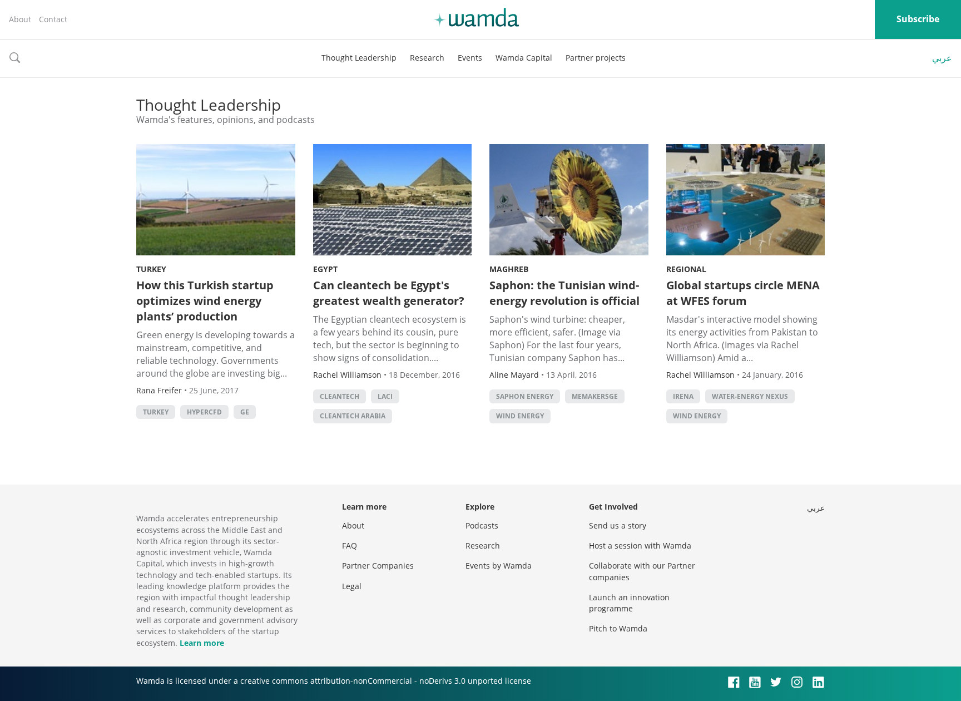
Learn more (202, 643)
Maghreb (508, 269)
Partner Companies (378, 565)
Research (427, 57)
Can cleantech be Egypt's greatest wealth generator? (388, 293)
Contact (53, 19)
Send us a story (617, 525)
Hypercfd (204, 412)
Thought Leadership (359, 57)
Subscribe (917, 19)
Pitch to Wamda (618, 628)
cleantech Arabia (352, 416)
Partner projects (596, 57)
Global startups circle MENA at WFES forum (743, 293)
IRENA (683, 396)
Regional (686, 269)
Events (470, 57)
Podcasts (481, 525)
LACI (385, 396)
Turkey (151, 269)
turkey (156, 412)
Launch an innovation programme (629, 603)
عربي (942, 57)
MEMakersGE (595, 396)
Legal (351, 586)
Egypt (325, 269)
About (20, 19)
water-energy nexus (750, 396)
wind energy (520, 416)
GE (244, 412)
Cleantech (339, 396)
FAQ (349, 545)
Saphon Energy (524, 396)
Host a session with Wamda (640, 545)
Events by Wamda (498, 565)
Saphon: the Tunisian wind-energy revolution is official (564, 293)
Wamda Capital (524, 57)
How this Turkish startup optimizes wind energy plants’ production (205, 301)
